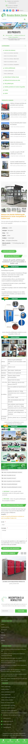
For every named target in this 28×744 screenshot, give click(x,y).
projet (2, 632)
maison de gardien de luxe (9, 475)
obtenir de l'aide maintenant (11, 548)
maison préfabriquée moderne (8, 692)
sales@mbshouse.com (12, 7)
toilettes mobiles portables (7, 700)
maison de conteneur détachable (11, 59)
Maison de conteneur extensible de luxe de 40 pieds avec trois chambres (18, 172)
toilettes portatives (5, 689)
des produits (9, 35)
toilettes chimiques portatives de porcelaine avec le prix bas (18, 104)
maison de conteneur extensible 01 (9, 710)
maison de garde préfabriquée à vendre (12, 487)
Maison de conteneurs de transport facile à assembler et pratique (17, 143)
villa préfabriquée (8, 83)
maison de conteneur (9, 50)
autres (6, 93)
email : (3, 522)
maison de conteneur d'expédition (11, 64)
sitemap (3, 640)
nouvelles (3, 635)
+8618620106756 (12, 3)
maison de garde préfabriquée (10, 484)
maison (2, 624)
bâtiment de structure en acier (12, 80)
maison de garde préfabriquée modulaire (12, 472)
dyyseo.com (14, 737)
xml (2, 643)
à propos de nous (5, 627)
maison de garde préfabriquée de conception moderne (14, 500)
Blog (2, 638)
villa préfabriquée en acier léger (8, 705)
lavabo (6, 90)
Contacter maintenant (9, 251)
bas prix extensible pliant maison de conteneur (18, 123)
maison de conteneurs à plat (10, 61)
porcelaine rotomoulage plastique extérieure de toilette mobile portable (14, 581)
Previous (22, 553)
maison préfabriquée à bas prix (8, 697)
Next (25, 553)
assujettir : (4, 514)
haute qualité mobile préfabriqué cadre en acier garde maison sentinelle (13, 493)
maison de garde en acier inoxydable (11, 481)
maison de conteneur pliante (10, 56)
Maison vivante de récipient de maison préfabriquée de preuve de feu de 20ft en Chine (18, 133)
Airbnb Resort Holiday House (11, 77)
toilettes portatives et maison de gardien (14, 87)
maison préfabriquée (9, 68)
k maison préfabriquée (9, 71)
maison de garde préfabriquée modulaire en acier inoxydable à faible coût (12, 517)
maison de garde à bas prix (9, 478)
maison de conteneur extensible (11, 53)
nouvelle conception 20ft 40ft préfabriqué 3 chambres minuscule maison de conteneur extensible (18, 153)
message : (4, 528)
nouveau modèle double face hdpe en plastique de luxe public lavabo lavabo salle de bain (18, 163)
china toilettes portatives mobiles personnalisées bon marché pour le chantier (18, 114)
